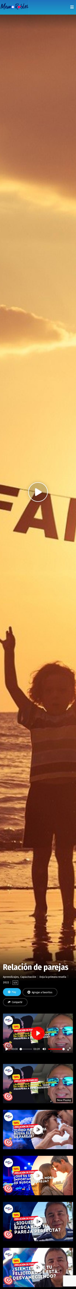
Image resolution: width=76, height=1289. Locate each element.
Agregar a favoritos (42, 992)
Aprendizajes (11, 977)
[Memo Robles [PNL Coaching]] (14, 7)
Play (14, 992)
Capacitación (28, 977)
